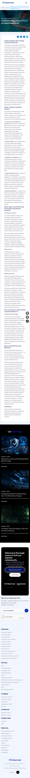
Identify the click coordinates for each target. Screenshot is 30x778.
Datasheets (4, 752)
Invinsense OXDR (6, 641)
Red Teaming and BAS (7, 689)
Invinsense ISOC (5, 637)
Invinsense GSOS (6, 644)
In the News (4, 701)
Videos (3, 743)
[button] (26, 3)
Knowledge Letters (6, 738)
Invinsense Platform (6, 632)
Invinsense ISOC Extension (8, 639)
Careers (3, 706)
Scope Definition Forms (7, 731)
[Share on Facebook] (21, 37)
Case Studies (4, 740)
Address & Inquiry (6, 712)
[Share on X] (27, 37)
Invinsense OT (5, 649)
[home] (8, 3)
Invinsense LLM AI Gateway (9, 658)
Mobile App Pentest (6, 677)
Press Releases (5, 745)
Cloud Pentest (5, 684)
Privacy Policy (14, 768)
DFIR (2, 687)
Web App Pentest (6, 673)
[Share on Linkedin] (24, 37)
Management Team (6, 704)
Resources (4, 747)
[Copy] (18, 37)
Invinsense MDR (5, 646)
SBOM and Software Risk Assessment (11, 680)
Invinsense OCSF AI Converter (9, 656)
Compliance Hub (5, 670)
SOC (2, 666)
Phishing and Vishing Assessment (10, 682)
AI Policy (7, 768)
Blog (7, 7)
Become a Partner (6, 715)
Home (2, 7)
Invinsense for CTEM (7, 653)
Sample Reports (5, 733)
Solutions (3, 721)
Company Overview (6, 697)
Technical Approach (6, 736)
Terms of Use (22, 768)
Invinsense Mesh (5, 634)
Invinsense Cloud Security (8, 651)
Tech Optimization (6, 668)
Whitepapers (4, 750)
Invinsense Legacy (6, 699)
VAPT (2, 675)
